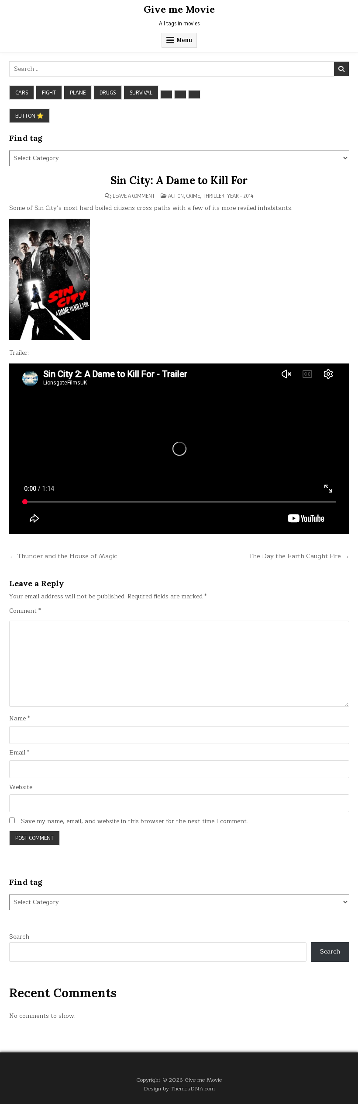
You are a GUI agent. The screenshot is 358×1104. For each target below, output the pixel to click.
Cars (21, 92)
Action (176, 195)
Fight (49, 92)
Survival (141, 92)
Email (19, 753)
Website (20, 787)
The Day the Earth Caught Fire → (299, 556)
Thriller (213, 195)
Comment (25, 611)
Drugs (108, 92)
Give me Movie (179, 9)
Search (19, 937)
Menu (184, 40)
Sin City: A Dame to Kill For (179, 180)
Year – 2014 (240, 195)
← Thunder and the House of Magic (63, 556)
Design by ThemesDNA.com (179, 1088)
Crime (193, 195)
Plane (78, 92)
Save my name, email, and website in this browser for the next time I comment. (134, 821)
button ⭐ (29, 115)
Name (19, 718)
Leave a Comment (134, 196)
